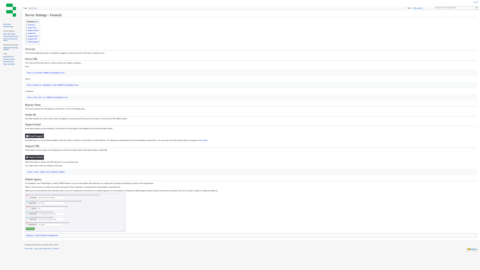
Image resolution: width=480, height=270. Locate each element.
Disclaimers (55, 248)
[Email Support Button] (34, 136)
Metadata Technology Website (10, 48)
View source (417, 8)
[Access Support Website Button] (34, 157)
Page (25, 8)
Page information (9, 64)
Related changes (9, 59)
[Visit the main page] (11, 10)
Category (29, 235)
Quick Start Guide (9, 34)
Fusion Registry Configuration (46, 235)
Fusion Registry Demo (10, 36)
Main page (7, 24)
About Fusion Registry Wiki (42, 248)
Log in (476, 2)
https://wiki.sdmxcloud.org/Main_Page (45, 172)
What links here (8, 57)
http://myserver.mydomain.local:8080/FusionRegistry (52, 85)
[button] (27, 21)
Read (409, 8)
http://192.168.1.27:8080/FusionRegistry (46, 97)
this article (203, 140)
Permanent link (8, 61)
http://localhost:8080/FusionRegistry (45, 73)
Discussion (33, 8)
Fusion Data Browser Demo (10, 40)
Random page (8, 27)
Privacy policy (28, 248)
